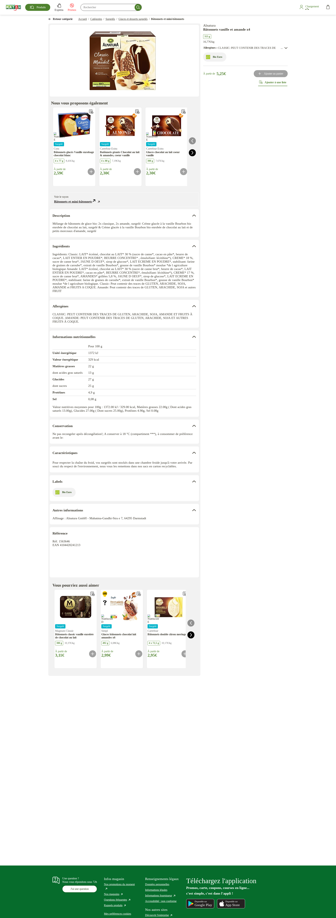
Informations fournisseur (160, 895)
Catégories (96, 18)
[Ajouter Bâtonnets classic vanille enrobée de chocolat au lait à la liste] (92, 593)
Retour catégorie (63, 18)
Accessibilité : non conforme (161, 901)
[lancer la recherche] (138, 7)
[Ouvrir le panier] (328, 7)
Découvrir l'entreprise (159, 915)
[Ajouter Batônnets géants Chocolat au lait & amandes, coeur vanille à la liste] (137, 111)
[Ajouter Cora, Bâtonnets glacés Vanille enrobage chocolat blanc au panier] (91, 171)
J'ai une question (80, 888)
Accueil (82, 18)
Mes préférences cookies (117, 913)
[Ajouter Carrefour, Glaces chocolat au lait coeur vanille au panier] (183, 171)
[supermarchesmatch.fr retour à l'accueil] (13, 7)
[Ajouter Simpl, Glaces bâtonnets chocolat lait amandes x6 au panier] (138, 653)
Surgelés (110, 18)
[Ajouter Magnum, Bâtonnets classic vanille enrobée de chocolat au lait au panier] (92, 653)
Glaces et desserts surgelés (133, 18)
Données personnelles (157, 884)
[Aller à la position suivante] (192, 153)
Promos (72, 9)
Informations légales (156, 889)
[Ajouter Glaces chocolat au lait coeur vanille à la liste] (183, 111)
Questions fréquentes (117, 899)
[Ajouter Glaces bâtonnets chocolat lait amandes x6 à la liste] (138, 593)
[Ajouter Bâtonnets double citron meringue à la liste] (184, 593)
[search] (111, 7)
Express (59, 9)
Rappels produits (115, 905)
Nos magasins (113, 894)
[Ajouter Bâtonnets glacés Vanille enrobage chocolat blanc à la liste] (91, 111)
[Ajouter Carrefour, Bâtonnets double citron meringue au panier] (184, 653)
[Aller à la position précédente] (192, 141)
